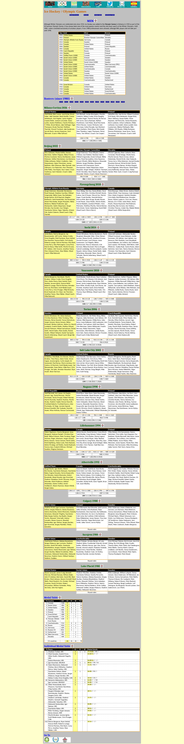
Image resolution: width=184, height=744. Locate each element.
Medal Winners (74, 15)
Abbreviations (86, 7)
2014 (76, 102)
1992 (107, 102)
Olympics (62, 7)
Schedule (74, 7)
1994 (102, 102)
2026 (61, 102)
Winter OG (121, 7)
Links (98, 7)
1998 (97, 102)
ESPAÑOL (134, 7)
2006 (86, 102)
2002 (92, 102)
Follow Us (110, 7)
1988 (112, 102)
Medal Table (98, 15)
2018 (71, 102)
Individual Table (110, 15)
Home (50, 7)
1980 (122, 102)
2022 (66, 102)
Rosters (86, 15)
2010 (81, 102)
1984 (117, 102)
